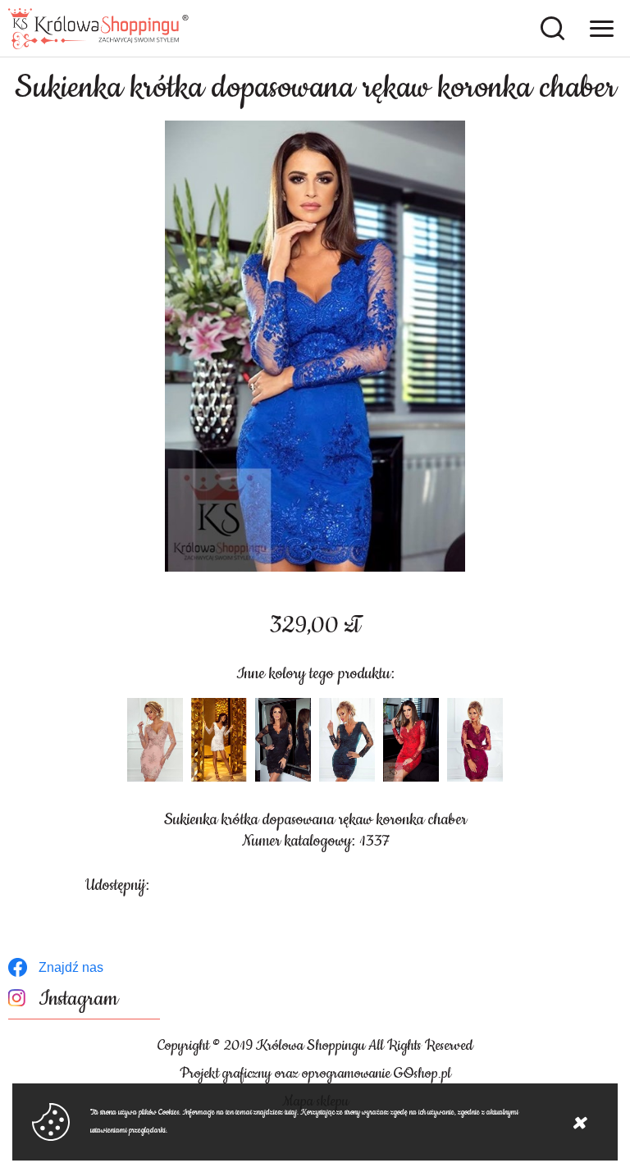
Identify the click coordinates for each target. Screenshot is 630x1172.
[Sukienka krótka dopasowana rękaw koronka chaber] (315, 346)
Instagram (78, 999)
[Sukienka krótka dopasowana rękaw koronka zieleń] (347, 740)
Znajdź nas (71, 967)
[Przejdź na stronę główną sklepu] (98, 28)
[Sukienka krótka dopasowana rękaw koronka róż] (155, 740)
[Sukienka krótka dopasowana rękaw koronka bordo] (475, 740)
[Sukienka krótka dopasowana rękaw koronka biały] (219, 740)
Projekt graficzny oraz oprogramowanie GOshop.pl (315, 1073)
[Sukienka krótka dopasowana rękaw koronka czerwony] (411, 740)
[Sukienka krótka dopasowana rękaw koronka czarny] (283, 740)
